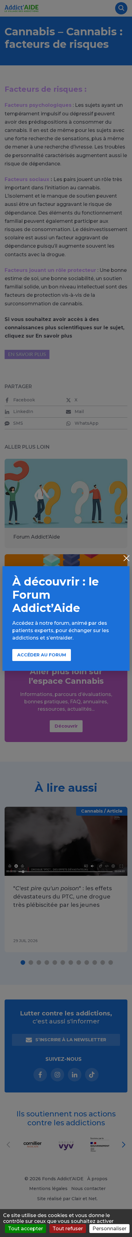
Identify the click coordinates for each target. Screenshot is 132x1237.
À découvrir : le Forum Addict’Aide (55, 595)
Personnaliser (109, 1228)
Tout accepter (25, 1228)
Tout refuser (67, 1228)
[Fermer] (126, 558)
